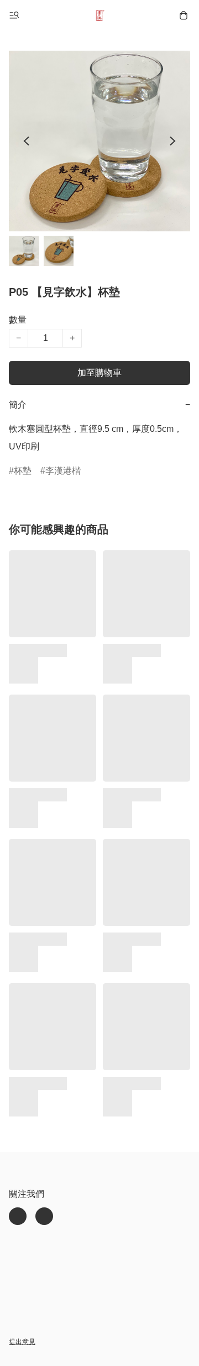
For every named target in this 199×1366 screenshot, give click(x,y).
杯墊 (23, 470)
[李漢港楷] (99, 15)
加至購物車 (99, 372)
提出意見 (22, 1342)
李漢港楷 (63, 470)
